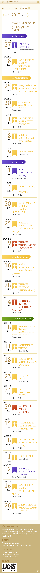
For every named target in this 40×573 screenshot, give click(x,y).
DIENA (4, 8)
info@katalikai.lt (20, 532)
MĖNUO (18, 8)
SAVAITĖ (11, 8)
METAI (24, 8)
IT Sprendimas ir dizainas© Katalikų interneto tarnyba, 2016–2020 (16, 544)
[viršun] (38, 571)
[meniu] (38, 2)
